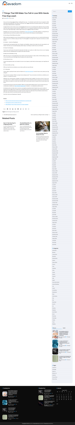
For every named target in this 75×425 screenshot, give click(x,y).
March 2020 (54, 168)
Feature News (54, 262)
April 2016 (54, 242)
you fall (17, 111)
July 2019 (54, 184)
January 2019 (54, 196)
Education (54, 256)
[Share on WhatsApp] (15, 109)
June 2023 (54, 93)
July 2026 (54, 19)
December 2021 (55, 127)
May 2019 (54, 188)
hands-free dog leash (29, 31)
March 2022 (54, 121)
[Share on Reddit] (21, 109)
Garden (53, 272)
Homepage (54, 369)
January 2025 (54, 55)
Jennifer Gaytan (62, 345)
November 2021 (55, 129)
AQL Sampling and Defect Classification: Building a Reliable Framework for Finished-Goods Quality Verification (63, 333)
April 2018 (54, 214)
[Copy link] (29, 109)
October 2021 (54, 131)
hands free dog (8, 111)
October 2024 (54, 61)
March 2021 (54, 144)
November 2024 (55, 59)
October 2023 (54, 85)
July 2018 (54, 208)
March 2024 (54, 75)
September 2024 (55, 63)
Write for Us (54, 373)
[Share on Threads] (26, 109)
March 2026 (54, 27)
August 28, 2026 (11, 397)
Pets (53, 300)
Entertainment (54, 258)
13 (63, 396)
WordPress (51, 423)
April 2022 (54, 119)
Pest (53, 298)
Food (53, 266)
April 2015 (54, 244)
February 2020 (54, 170)
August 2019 (54, 182)
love (12, 111)
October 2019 (54, 178)
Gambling (54, 268)
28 (66, 399)
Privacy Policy (54, 377)
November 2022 (55, 105)
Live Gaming (54, 290)
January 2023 (54, 101)
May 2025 (54, 47)
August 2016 (54, 238)
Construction (54, 254)
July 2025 (54, 43)
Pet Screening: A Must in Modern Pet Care (13, 102)
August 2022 (54, 111)
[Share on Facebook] (7, 109)
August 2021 (54, 135)
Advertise (54, 375)
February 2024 (54, 77)
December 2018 (55, 198)
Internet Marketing (55, 284)
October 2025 (54, 37)
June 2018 (54, 210)
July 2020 (54, 160)
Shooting (53, 308)
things (14, 111)
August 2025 (54, 41)
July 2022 (54, 113)
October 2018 (54, 202)
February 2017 (54, 232)
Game (53, 270)
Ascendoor (41, 423)
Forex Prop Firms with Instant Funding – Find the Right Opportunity (49, 399)
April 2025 (54, 49)
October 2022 (54, 107)
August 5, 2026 (10, 412)
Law (53, 286)
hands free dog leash (29, 71)
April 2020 (54, 166)
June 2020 (54, 162)
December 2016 (55, 234)
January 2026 (54, 31)
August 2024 (54, 65)
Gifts (53, 278)
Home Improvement (55, 282)
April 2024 (54, 73)
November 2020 (55, 152)
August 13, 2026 (11, 405)
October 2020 (54, 154)
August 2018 (54, 206)
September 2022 (55, 109)
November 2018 (55, 200)
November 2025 (55, 35)
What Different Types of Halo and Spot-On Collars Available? (16, 104)
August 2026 (54, 17)
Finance (53, 264)
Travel (53, 321)
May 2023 (54, 95)
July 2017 (54, 224)
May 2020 (54, 164)
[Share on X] (10, 109)
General (53, 274)
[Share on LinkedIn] (13, 109)
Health (53, 280)
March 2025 (54, 51)
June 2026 (54, 21)
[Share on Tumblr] (23, 109)
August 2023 (54, 89)
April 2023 (54, 97)
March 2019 (54, 192)
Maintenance (54, 292)
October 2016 (54, 236)
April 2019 (54, 190)
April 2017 (54, 228)
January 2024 (54, 79)
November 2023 (55, 83)
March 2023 (54, 99)
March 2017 (54, 230)
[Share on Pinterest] (18, 109)
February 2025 (54, 53)
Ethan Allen (5, 18)
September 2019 (55, 180)
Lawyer (53, 288)
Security (53, 304)
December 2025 (55, 33)
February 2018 (54, 216)
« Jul (57, 403)
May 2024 (54, 71)
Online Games (54, 296)
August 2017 (54, 222)
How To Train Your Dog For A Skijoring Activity (9, 123)
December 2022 (55, 103)
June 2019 (54, 186)
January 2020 (54, 172)
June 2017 (54, 226)
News (53, 294)
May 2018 (54, 212)
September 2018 (55, 204)
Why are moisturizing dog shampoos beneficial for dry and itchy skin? (18, 100)
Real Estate (54, 302)
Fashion (53, 260)
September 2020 (55, 156)
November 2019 (55, 176)
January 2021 (54, 148)
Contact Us (54, 367)
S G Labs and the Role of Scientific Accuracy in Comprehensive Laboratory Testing (64, 343)
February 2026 (54, 29)
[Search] (72, 3)
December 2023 (55, 81)
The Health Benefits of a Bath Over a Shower (25, 123)
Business (53, 252)
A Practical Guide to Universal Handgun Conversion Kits (64, 350)
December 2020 (55, 150)
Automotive (54, 250)
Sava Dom (31, 423)
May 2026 (54, 23)
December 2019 (55, 174)
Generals (53, 276)
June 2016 (54, 240)
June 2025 (54, 45)
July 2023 (54, 91)
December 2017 (55, 218)
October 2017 (54, 220)
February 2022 (54, 123)
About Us (54, 371)
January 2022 (54, 125)
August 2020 (54, 158)
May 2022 (54, 117)
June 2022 (54, 115)
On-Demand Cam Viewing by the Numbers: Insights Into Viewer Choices (65, 357)
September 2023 (55, 87)
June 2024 (54, 69)
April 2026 (54, 25)
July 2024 (54, 67)
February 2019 (54, 194)
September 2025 (55, 39)
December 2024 (55, 57)
